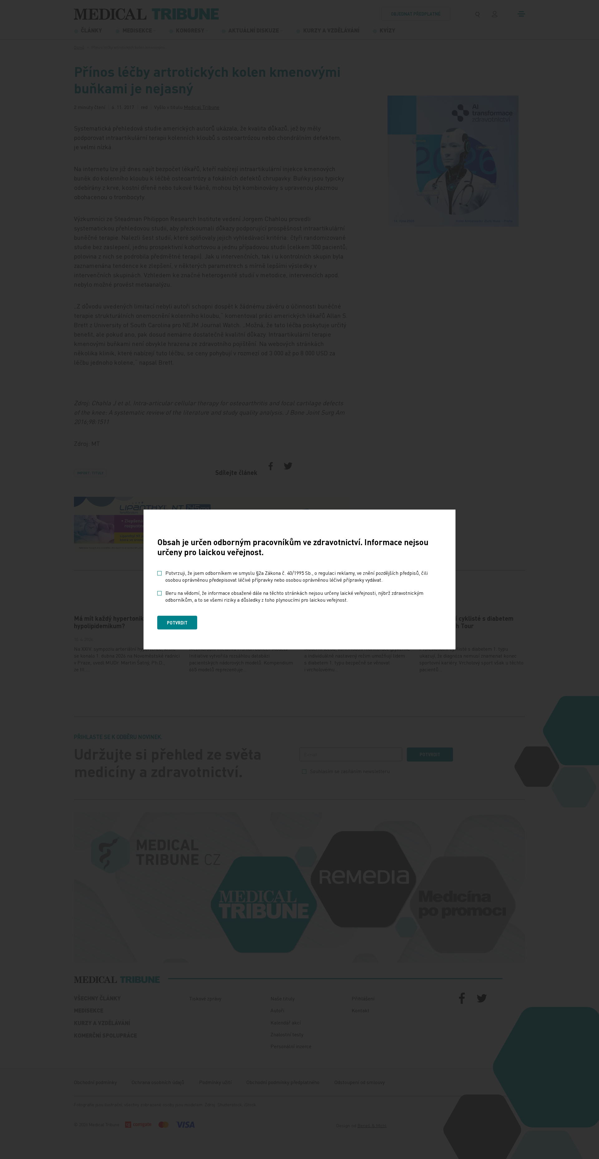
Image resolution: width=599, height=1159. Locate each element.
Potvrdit (177, 622)
